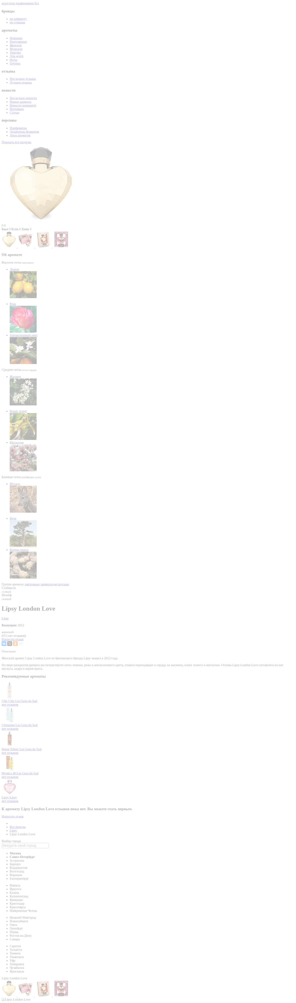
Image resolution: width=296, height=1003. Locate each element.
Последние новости (23, 98)
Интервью (17, 109)
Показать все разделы (16, 142)
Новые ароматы (20, 101)
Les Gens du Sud (26, 701)
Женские (16, 45)
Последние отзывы (23, 79)
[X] (9, 643)
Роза (13, 304)
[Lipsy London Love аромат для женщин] (9, 246)
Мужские (16, 49)
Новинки (16, 38)
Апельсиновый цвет (24, 335)
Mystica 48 (9, 773)
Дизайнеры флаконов (24, 131)
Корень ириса (19, 549)
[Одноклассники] (15, 643)
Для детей (16, 56)
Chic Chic (8, 701)
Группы (15, 63)
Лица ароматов (20, 135)
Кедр (13, 518)
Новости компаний (23, 105)
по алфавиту (18, 18)
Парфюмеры (18, 128)
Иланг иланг (18, 411)
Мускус (15, 484)
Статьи (14, 112)
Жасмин (15, 376)
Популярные (18, 41)
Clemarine (9, 725)
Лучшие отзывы (21, 82)
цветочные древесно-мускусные (47, 584)
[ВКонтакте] (4, 643)
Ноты (13, 59)
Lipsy (5, 618)
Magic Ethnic (11, 749)
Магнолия (17, 442)
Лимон (14, 269)
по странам (17, 22)
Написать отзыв (13, 639)
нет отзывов (10, 704)
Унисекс (15, 52)
